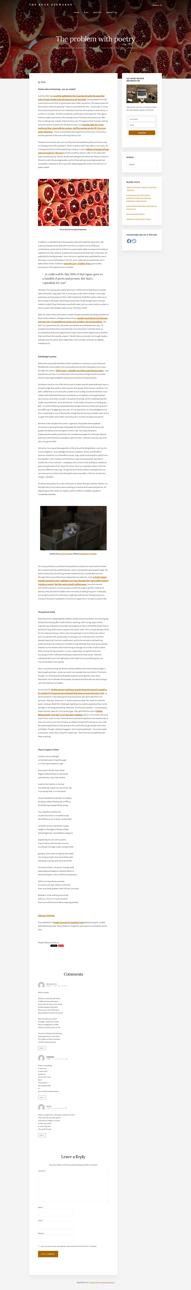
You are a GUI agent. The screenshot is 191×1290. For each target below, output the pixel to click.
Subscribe (142, 133)
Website (41, 1233)
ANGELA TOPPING (46, 916)
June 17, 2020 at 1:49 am (56, 986)
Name (41, 1207)
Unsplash (93, 554)
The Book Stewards (51, 4)
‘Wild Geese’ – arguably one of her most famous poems (79, 371)
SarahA (50, 1057)
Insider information (64, 48)
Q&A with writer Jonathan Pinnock (138, 219)
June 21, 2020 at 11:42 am (57, 1059)
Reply (42, 1048)
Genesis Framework (107, 1282)
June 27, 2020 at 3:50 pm (56, 1108)
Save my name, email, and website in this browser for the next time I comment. (69, 1246)
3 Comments (131, 48)
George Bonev (84, 554)
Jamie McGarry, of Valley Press (77, 263)
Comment (42, 1171)
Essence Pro (94, 1282)
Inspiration (82, 48)
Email (40, 1220)
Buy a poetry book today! (65, 554)
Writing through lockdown (135, 214)
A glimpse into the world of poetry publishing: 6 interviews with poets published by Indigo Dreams (138, 198)
